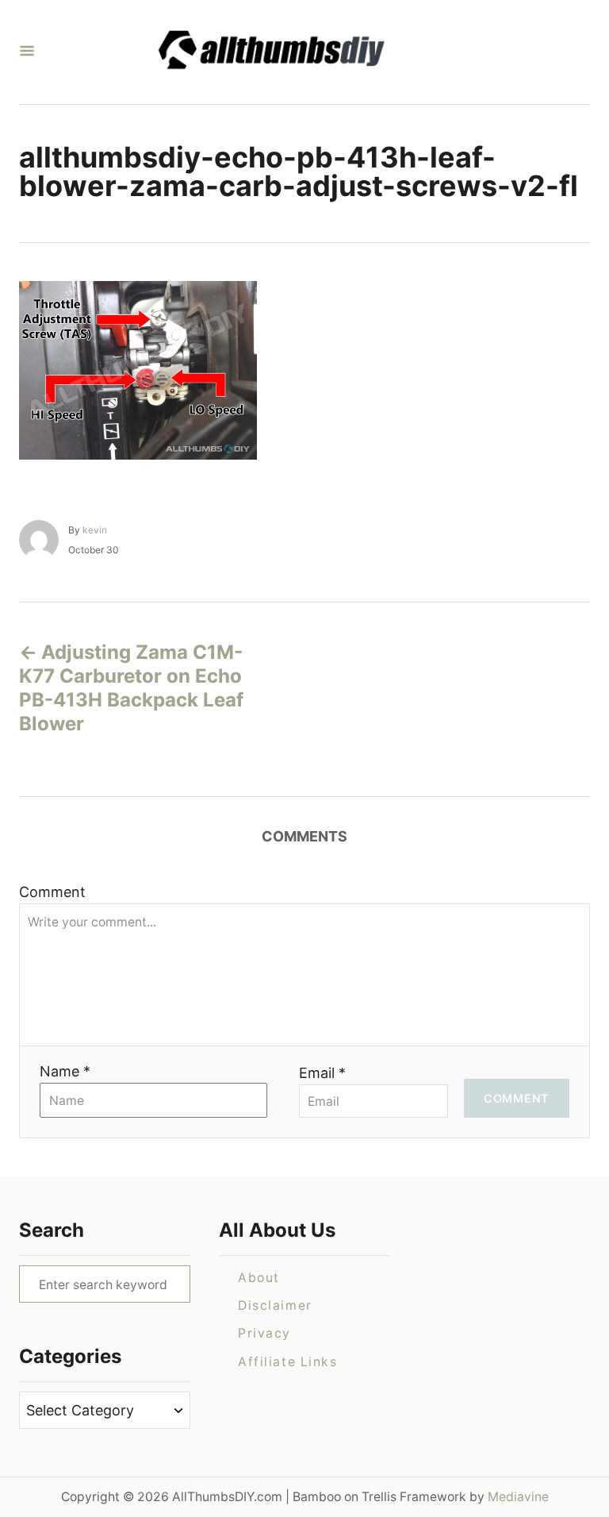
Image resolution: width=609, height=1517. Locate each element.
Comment (52, 892)
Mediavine (518, 1496)
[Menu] (27, 52)
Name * (65, 1071)
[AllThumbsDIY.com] (298, 52)
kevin (94, 530)
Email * (322, 1073)
